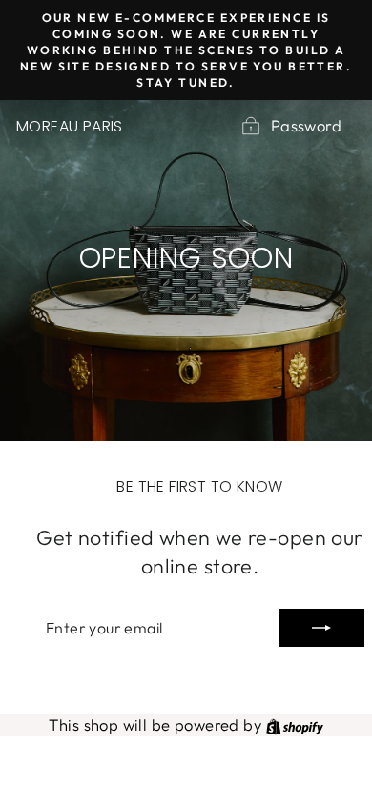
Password (306, 125)
